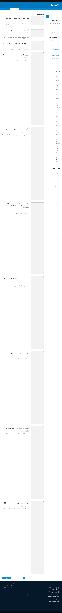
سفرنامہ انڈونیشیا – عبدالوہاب (18, 353)
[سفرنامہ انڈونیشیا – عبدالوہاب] (37, 387)
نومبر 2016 (58, 157)
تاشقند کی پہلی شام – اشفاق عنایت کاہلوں (17, 429)
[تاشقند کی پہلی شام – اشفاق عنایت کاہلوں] (37, 462)
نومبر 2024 (58, 96)
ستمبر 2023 (58, 121)
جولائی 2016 (58, 164)
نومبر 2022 (58, 139)
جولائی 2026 (58, 71)
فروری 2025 (58, 91)
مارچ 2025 (58, 89)
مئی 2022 (58, 150)
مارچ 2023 (58, 132)
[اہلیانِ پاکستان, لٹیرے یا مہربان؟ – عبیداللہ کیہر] (37, 163)
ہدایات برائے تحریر (25, 595)
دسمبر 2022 (58, 137)
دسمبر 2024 (58, 94)
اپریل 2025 (58, 87)
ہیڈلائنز (25, 202)
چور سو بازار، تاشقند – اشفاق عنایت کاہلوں (16, 279)
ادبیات (28, 29)
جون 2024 (58, 105)
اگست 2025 (58, 80)
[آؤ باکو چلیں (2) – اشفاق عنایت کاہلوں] (37, 45)
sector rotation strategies (56, 49)
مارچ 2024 (58, 110)
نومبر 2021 (58, 154)
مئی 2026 (58, 74)
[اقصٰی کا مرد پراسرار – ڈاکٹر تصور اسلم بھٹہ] (37, 32)
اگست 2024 (58, 101)
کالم (28, 426)
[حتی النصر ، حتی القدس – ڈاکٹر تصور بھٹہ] (37, 20)
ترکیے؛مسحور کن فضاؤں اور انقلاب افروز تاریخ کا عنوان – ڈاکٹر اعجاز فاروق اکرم (16, 205)
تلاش (47, 16)
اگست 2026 (58, 69)
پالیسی (27, 591)
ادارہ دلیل (27, 589)
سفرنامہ (28, 16)
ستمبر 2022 (58, 143)
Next (7, 578)
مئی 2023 (58, 128)
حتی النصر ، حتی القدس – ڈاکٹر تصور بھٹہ (17, 19)
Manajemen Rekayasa (56, 44)
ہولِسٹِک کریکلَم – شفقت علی (54, 591)
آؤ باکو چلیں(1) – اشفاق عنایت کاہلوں (16, 54)
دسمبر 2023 (58, 116)
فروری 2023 (58, 134)
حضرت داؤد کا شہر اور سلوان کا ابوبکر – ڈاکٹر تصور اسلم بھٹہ (53, 51)
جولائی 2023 (58, 125)
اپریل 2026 (58, 76)
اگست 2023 (58, 123)
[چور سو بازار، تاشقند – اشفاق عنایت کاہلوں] (37, 312)
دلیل (28, 127)
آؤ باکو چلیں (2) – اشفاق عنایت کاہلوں (16, 43)
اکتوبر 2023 (58, 119)
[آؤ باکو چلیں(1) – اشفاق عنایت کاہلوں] (37, 88)
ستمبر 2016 (58, 161)
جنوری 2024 (58, 114)
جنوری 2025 (58, 92)
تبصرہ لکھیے (21, 21)
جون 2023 (58, 127)
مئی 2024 (58, 107)
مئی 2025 (58, 85)
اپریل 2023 (58, 130)
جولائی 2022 (58, 146)
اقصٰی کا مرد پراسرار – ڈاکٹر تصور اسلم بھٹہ (15, 31)
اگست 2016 (58, 163)
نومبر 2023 (58, 118)
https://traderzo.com (57, 38)
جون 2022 (58, 148)
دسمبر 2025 (58, 78)
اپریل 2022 (58, 152)
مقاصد (28, 593)
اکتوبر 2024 (58, 98)
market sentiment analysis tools (55, 55)
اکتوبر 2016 (58, 159)
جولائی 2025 (58, 82)
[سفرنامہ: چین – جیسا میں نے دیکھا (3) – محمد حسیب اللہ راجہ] (37, 537)
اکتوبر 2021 (58, 155)
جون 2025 (58, 83)
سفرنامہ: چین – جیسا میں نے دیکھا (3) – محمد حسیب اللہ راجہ (16, 503)
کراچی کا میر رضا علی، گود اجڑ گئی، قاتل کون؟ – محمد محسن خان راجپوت (53, 40)
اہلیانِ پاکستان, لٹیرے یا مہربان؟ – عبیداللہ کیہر (16, 129)
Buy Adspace (27, 586)
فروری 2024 (58, 112)
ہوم (61, 11)
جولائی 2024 (58, 103)
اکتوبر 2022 (58, 141)
